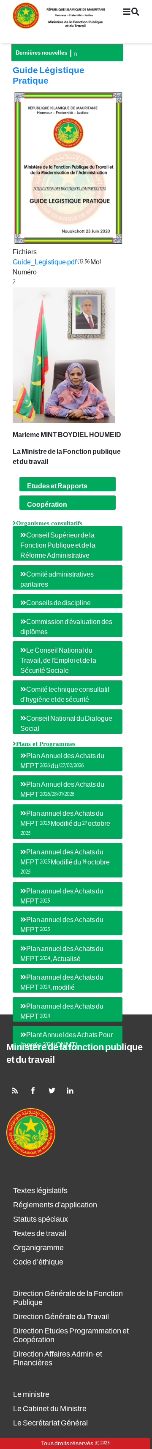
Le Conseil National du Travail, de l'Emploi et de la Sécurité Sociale (58, 660)
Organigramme (38, 1248)
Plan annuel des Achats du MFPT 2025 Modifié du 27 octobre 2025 (65, 823)
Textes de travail (39, 1234)
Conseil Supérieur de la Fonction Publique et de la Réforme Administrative (57, 545)
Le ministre (31, 1395)
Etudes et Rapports (57, 486)
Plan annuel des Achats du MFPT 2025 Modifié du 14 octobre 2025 (65, 862)
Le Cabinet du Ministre (50, 1409)
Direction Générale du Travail (61, 1317)
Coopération (47, 504)
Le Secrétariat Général (50, 1423)
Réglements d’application (55, 1205)
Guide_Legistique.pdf (44, 262)
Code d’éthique (38, 1262)
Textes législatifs (40, 1191)
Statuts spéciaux (40, 1219)
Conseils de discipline (58, 603)
